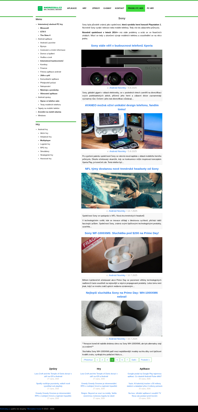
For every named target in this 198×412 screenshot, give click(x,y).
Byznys (43, 46)
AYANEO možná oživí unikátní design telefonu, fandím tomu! (122, 107)
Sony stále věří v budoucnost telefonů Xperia (122, 45)
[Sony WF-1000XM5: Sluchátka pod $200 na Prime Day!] (121, 255)
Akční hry (44, 133)
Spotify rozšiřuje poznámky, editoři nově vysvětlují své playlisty (53, 384)
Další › (134, 360)
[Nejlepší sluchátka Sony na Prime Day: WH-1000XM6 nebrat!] (121, 319)
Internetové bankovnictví (51, 61)
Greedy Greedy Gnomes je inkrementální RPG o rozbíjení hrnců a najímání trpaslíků (53, 394)
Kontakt (119, 8)
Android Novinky (118, 88)
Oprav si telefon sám (49, 101)
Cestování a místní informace (52, 50)
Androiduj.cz (5, 409)
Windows (42, 115)
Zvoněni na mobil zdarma (49, 112)
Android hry (43, 129)
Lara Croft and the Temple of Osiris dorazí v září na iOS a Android (53, 375)
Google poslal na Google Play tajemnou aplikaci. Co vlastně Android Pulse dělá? (145, 375)
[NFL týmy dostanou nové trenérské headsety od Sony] (121, 191)
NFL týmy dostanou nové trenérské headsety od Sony (122, 168)
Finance (43, 68)
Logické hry (45, 144)
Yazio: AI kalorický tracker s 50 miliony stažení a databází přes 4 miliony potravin (144, 384)
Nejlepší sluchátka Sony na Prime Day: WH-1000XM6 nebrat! (122, 294)
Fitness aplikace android (50, 72)
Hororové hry (45, 158)
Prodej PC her (135, 8)
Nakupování (45, 86)
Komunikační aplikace (49, 79)
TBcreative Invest (34, 409)
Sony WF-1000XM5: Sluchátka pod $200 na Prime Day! (122, 233)
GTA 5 (43, 32)
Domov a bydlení (47, 53)
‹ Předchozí (88, 360)
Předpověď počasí (48, 83)
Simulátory (44, 151)
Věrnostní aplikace (48, 93)
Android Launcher (47, 43)
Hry (84, 8)
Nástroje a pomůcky (49, 90)
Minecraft (44, 28)
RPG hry (44, 148)
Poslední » (145, 360)
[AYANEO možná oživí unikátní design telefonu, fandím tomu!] (121, 131)
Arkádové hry (46, 137)
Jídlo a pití (45, 75)
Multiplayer (45, 140)
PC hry (150, 8)
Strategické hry (46, 155)
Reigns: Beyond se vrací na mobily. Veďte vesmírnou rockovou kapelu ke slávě (99, 394)
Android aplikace (45, 39)
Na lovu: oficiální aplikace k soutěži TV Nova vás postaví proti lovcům (144, 394)
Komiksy (43, 64)
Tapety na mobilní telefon (48, 108)
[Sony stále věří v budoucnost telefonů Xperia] (121, 68)
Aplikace (72, 8)
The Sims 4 (45, 35)
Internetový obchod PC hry (50, 24)
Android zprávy (44, 97)
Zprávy (96, 8)
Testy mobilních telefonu (50, 105)
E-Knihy (107, 8)
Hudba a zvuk (46, 57)
